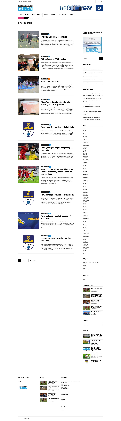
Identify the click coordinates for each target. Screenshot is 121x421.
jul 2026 (84, 130)
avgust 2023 (85, 183)
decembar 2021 (85, 213)
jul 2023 (84, 185)
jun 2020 (84, 241)
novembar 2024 (85, 160)
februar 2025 (85, 156)
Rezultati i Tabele (36, 14)
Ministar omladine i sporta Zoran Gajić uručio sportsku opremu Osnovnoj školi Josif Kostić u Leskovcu (92, 100)
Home (21, 14)
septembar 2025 (86, 145)
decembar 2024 (85, 159)
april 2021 (85, 226)
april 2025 (85, 153)
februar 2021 (85, 229)
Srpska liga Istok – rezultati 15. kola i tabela (96, 355)
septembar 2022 (86, 200)
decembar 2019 (85, 242)
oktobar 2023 (85, 180)
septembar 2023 (86, 182)
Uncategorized (64, 388)
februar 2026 (85, 138)
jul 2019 (84, 250)
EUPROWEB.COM (26, 418)
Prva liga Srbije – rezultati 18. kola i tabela (57, 195)
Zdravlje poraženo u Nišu (50, 81)
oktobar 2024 (85, 162)
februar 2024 (85, 174)
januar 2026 (85, 139)
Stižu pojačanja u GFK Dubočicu (53, 59)
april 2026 (85, 135)
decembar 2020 (85, 232)
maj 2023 (84, 188)
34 (30, 260)
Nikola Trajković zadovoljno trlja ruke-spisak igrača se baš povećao (56, 103)
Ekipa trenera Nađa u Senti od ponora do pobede (39, 18)
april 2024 (85, 171)
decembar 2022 (85, 195)
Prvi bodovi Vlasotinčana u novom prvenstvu (91, 83)
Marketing (25, 1)
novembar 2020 (85, 233)
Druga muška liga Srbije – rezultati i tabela (91, 262)
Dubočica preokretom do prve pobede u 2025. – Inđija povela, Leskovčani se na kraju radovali (93, 106)
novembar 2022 (85, 197)
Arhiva (29, 1)
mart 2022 (85, 209)
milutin (84, 104)
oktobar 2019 (85, 245)
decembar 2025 (85, 141)
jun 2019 (84, 251)
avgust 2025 (85, 147)
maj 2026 (84, 133)
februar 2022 (85, 210)
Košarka (46, 14)
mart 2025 (85, 154)
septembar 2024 (86, 163)
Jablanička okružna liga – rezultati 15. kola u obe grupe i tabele (96, 342)
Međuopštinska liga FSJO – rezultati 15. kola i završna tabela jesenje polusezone (97, 335)
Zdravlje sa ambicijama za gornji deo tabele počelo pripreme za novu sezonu (96, 295)
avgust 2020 (85, 238)
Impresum (20, 1)
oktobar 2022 (85, 198)
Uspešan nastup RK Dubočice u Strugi (90, 76)
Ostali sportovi (62, 14)
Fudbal (27, 14)
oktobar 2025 (85, 144)
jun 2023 (84, 186)
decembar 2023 (85, 177)
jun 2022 (84, 204)
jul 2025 (84, 148)
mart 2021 (85, 227)
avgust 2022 (85, 201)
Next (35, 260)
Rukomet (53, 14)
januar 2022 (85, 212)
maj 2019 (84, 253)
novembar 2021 (85, 215)
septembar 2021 (86, 218)
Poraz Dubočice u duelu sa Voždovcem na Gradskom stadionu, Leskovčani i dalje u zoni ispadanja (57, 171)
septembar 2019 (86, 247)
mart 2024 (85, 172)
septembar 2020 (86, 236)
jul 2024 (84, 166)
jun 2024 (84, 168)
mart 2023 (85, 191)
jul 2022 (84, 203)
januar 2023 (85, 194)
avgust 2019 (85, 248)
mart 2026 (85, 136)
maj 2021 (84, 224)
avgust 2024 (85, 165)
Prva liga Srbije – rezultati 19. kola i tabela (57, 127)
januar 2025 (85, 157)
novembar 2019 (85, 244)
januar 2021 (85, 230)
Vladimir (84, 117)
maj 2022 (84, 206)
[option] (66, 18)
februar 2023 (85, 192)
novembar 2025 (85, 142)
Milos (84, 111)
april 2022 (85, 207)
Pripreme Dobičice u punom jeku (54, 37)
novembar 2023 (85, 179)
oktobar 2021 (85, 216)
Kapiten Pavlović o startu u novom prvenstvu (92, 69)
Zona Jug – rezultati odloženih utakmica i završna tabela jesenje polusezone (96, 349)
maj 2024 (84, 169)
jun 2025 (84, 150)
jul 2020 (84, 239)
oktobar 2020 (85, 235)
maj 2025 (84, 151)
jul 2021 (84, 221)
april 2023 (85, 189)
